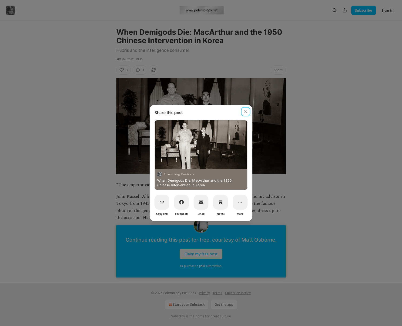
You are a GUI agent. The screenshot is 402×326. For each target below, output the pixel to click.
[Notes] (220, 202)
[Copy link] (161, 202)
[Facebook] (181, 202)
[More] (240, 202)
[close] (245, 111)
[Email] (201, 202)
